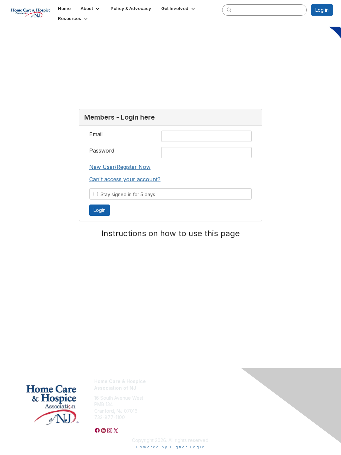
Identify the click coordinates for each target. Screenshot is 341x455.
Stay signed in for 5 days (126, 194)
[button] (91, 8)
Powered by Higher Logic (170, 447)
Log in (322, 10)
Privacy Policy (188, 381)
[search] (229, 9)
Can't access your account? (125, 179)
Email (96, 134)
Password (101, 150)
